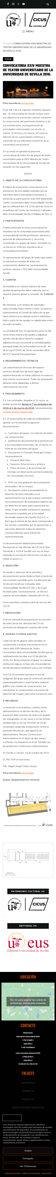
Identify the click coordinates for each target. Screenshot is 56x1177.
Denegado (28, 1158)
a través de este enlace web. (18, 411)
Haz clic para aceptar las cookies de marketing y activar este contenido (28, 1001)
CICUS (8, 59)
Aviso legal (46, 1173)
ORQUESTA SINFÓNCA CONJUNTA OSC (28, 1108)
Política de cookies (13, 1173)
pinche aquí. (27, 103)
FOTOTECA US (28, 1099)
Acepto (28, 1150)
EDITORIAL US (28, 1091)
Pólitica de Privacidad (31, 1173)
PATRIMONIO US (28, 1083)
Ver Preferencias (28, 1166)
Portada (7, 43)
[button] (28, 31)
